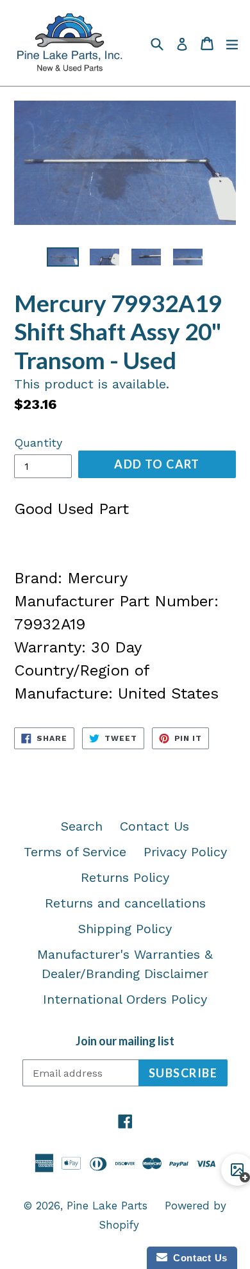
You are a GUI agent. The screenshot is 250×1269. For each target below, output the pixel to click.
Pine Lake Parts (107, 1205)
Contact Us (154, 826)
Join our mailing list (125, 1041)
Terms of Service (75, 851)
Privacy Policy (185, 851)
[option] (62, 257)
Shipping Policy (125, 928)
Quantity (38, 442)
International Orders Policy (125, 999)
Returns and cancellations (125, 903)
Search (82, 826)
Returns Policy (125, 877)
